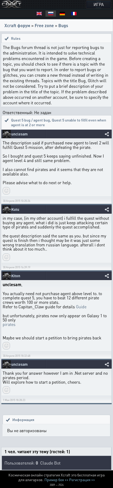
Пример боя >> (56, 479)
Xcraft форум (17, 25)
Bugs (63, 25)
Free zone (44, 25)
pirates (9, 324)
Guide (81, 306)
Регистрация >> (82, 479)
